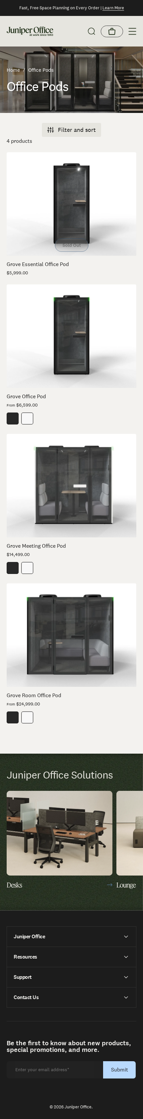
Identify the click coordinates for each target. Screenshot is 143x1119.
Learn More (113, 8)
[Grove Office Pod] (71, 336)
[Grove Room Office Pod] (71, 635)
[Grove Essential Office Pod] (71, 204)
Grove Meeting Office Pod (36, 545)
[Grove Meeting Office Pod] (71, 485)
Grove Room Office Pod (34, 695)
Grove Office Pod (26, 396)
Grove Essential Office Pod (38, 264)
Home (13, 70)
